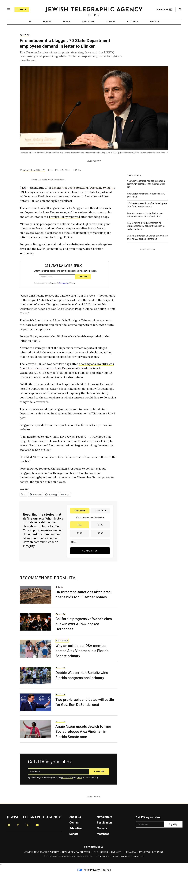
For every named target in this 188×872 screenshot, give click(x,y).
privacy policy (67, 777)
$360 (79, 533)
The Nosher (100, 852)
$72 (79, 524)
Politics (132, 22)
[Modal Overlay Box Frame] (64, 274)
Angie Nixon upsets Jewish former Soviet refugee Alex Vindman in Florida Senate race (83, 731)
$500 (100, 533)
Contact (74, 822)
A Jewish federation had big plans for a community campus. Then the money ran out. (146, 184)
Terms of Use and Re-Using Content (128, 856)
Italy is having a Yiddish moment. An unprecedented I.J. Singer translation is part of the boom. (145, 226)
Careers (102, 828)
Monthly (100, 510)
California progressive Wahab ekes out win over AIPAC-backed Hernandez (83, 624)
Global (111, 22)
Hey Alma (130, 852)
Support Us (90, 550)
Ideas (66, 22)
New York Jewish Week (76, 852)
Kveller (116, 852)
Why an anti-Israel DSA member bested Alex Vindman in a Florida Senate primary (82, 651)
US (30, 22)
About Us (75, 817)
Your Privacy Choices (97, 869)
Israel (47, 22)
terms (79, 777)
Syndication (104, 822)
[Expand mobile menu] (8, 9)
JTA (23, 187)
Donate (22, 9)
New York (88, 22)
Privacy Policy (102, 856)
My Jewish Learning (151, 852)
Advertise (75, 828)
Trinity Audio (47, 180)
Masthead (103, 834)
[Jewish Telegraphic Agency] (34, 818)
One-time (80, 510)
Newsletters (104, 817)
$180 (100, 524)
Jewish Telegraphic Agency (41, 852)
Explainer (62, 641)
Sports (155, 22)
